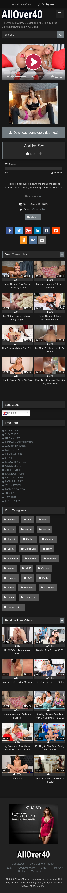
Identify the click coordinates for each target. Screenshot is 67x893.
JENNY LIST (12, 469)
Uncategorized (14, 607)
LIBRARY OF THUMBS (19, 442)
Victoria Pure (39, 209)
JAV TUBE (11, 497)
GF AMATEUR (13, 454)
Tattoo (10, 597)
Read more (32, 196)
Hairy (49, 548)
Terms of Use (38, 871)
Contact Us (18, 863)
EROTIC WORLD (15, 477)
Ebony (10, 548)
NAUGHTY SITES (16, 462)
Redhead (29, 587)
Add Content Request (42, 863)
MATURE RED (14, 450)
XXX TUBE (11, 434)
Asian (45, 519)
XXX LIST (11, 493)
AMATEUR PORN (15, 446)
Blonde (46, 529)
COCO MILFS (13, 465)
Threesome (30, 597)
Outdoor (45, 568)
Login (38, 4)
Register (49, 4)
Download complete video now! (35, 132)
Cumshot (49, 539)
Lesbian (32, 558)
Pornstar (11, 578)
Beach (10, 529)
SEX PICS (11, 458)
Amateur (11, 519)
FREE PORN (13, 501)
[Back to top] (56, 883)
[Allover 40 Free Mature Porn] (27, 15)
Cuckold (30, 539)
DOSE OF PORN (15, 473)
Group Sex (30, 548)
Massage (51, 558)
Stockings (49, 587)
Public (45, 578)
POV (29, 578)
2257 (10, 867)
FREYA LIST (12, 438)
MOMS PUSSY (14, 481)
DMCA (44, 867)
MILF (28, 568)
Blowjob (11, 539)
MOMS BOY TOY (15, 489)
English (11, 412)
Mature (34, 217)
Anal (29, 519)
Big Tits (28, 529)
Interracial (12, 558)
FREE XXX (11, 430)
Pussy (10, 587)
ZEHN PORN (13, 485)
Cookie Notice (26, 867)
